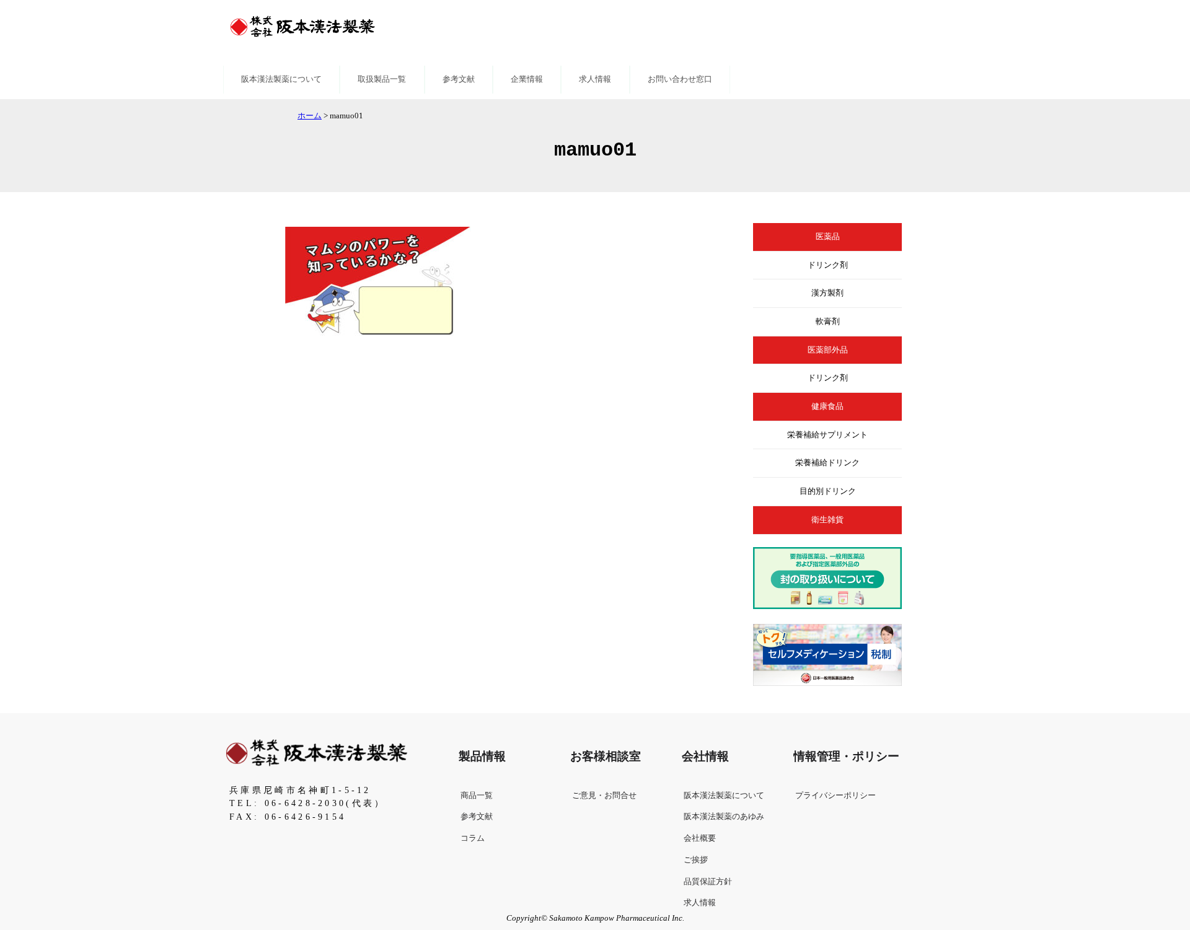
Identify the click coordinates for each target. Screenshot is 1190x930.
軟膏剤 (828, 321)
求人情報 (595, 79)
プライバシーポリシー (835, 795)
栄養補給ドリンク (827, 462)
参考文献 (459, 79)
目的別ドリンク (828, 491)
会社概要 (700, 838)
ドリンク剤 (828, 265)
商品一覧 (477, 795)
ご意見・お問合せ (604, 795)
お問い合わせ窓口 (680, 79)
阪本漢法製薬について (281, 79)
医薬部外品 (828, 350)
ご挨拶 (696, 860)
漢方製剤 (827, 293)
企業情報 (527, 79)
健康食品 (827, 406)
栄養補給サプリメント (827, 435)
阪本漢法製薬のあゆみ (724, 816)
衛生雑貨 (827, 519)
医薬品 (828, 236)
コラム (473, 838)
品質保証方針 (708, 881)
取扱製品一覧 (382, 79)
